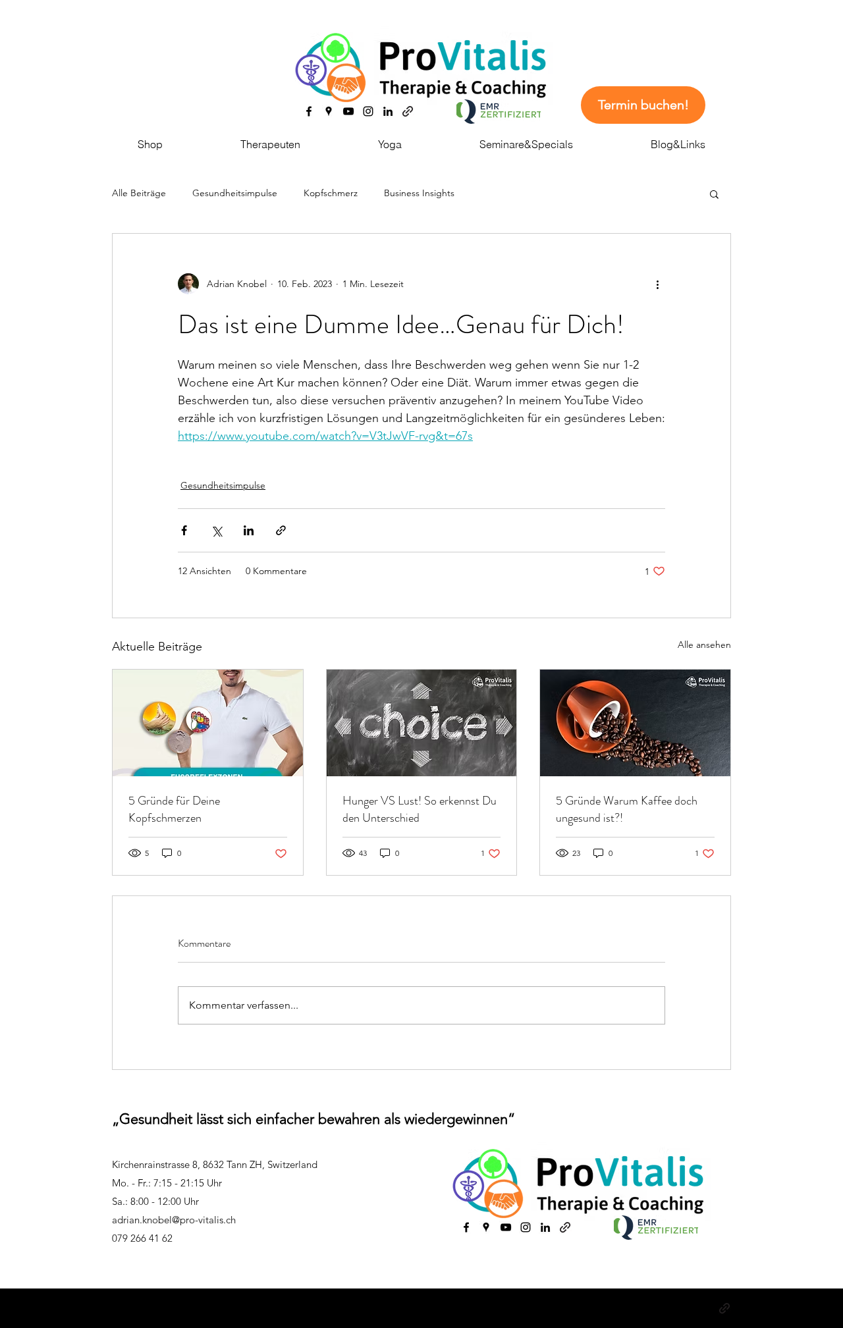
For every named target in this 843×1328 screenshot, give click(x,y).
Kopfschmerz (331, 193)
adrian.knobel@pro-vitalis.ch (174, 1219)
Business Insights (419, 193)
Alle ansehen (704, 645)
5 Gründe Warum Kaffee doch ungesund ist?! (626, 809)
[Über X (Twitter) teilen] (216, 530)
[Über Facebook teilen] (184, 530)
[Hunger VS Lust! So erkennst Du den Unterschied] (422, 723)
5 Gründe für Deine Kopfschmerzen (174, 809)
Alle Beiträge (139, 193)
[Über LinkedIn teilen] (248, 530)
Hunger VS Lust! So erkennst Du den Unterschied (419, 809)
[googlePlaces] (328, 111)
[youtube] (348, 111)
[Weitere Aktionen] (657, 284)
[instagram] (368, 111)
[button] (714, 193)
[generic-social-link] (407, 111)
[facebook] (308, 111)
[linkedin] (387, 111)
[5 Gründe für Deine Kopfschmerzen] (208, 723)
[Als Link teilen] (281, 530)
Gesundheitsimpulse (234, 193)
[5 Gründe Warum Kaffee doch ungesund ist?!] (635, 723)
